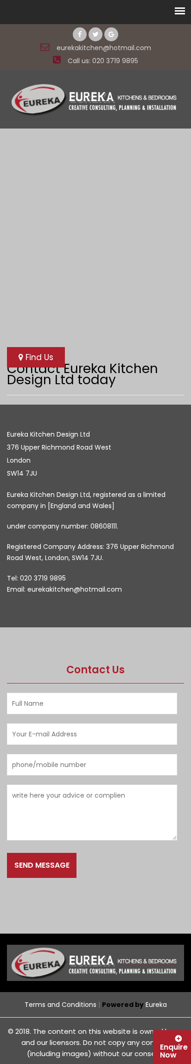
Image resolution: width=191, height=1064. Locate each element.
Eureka (156, 1004)
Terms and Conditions (60, 1004)
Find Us (38, 357)
